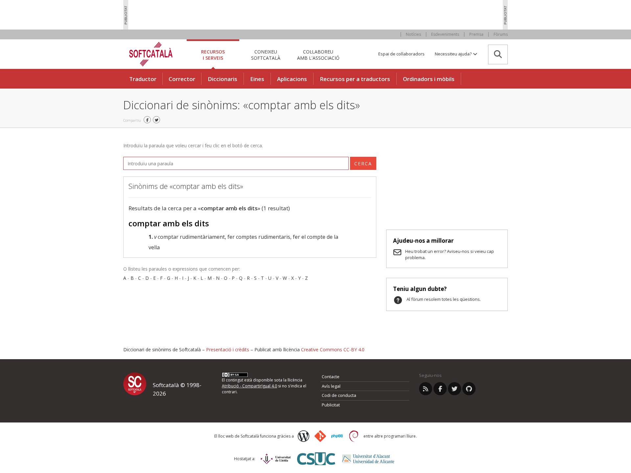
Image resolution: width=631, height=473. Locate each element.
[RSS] (425, 388)
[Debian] (354, 436)
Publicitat (331, 405)
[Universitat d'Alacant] (368, 458)
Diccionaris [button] (222, 79)
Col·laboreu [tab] (318, 55)
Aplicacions (292, 79)
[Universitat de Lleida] (275, 458)
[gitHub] (469, 388)
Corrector (182, 79)
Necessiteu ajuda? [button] (454, 54)
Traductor (142, 79)
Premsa (476, 34)
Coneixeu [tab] (265, 55)
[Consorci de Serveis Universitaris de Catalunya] (316, 458)
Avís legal (331, 386)
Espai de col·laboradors (401, 54)
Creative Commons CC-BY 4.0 (332, 349)
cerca (363, 163)
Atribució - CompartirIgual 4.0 (249, 386)
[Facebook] (440, 388)
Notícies (413, 34)
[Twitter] (454, 388)
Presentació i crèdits (227, 349)
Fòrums (501, 34)
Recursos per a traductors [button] (355, 79)
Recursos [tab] (213, 55)
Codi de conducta (339, 395)
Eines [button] (257, 79)
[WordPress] (303, 436)
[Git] (320, 436)
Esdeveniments (445, 34)
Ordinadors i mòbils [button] (429, 79)
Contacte (330, 377)
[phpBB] (337, 436)
